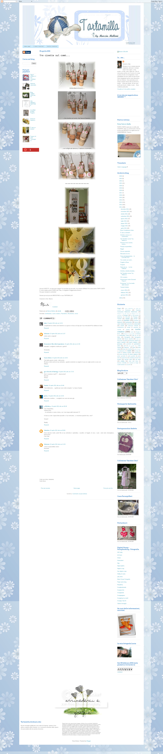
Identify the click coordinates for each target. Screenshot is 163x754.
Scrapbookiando (121, 587)
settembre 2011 (125, 216)
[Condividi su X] (69, 311)
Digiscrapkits (120, 566)
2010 (120, 298)
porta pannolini (123, 354)
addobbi (127, 318)
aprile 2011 (124, 228)
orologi (137, 350)
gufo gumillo (131, 345)
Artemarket (120, 560)
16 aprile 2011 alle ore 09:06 (57, 430)
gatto (126, 340)
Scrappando (120, 592)
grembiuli (128, 344)
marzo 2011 (124, 290)
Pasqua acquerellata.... (126, 246)
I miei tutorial (39, 46)
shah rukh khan (133, 361)
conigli (128, 327)
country (119, 329)
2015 (120, 197)
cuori (132, 332)
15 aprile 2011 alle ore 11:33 (55, 323)
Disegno (125, 315)
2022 (120, 181)
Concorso (127, 310)
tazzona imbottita (121, 362)
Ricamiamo (71, 313)
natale (129, 351)
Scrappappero (121, 595)
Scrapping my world (122, 598)
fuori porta (120, 340)
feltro (118, 337)
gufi (125, 345)
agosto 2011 (124, 218)
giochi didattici (133, 342)
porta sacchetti (121, 356)
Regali (122, 249)
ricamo (119, 359)
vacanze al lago (133, 362)
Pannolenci (64, 313)
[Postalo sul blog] (68, 311)
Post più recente (45, 488)
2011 (120, 207)
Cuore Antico (48, 358)
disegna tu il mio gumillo (129, 333)
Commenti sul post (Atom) (80, 493)
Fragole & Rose (124, 262)
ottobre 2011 (124, 214)
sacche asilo (128, 359)
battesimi (119, 322)
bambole (136, 320)
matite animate (137, 349)
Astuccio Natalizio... (33, 119)
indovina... (127, 347)
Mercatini (127, 317)
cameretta (129, 324)
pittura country (127, 352)
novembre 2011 (125, 211)
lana (134, 347)
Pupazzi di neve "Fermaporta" (33, 138)
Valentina (46, 430)
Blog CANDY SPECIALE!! (33, 95)
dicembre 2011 (125, 209)
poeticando (137, 352)
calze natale (120, 324)
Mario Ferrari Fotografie (123, 579)
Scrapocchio (120, 590)
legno (124, 349)
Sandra (46, 385)
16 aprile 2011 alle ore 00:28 (59, 406)
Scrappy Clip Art (121, 600)
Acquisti (122, 264)
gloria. (46, 396)
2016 (120, 195)
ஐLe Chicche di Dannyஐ (51, 371)
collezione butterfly (133, 325)
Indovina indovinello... (33, 85)
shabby (123, 361)
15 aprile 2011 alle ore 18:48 (56, 385)
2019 (120, 188)
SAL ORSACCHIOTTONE (33, 103)
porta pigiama (134, 354)
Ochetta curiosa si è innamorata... (125, 235)
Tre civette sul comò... (126, 260)
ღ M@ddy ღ (47, 406)
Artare (119, 558)
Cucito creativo (52, 46)
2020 (120, 185)
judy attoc (120, 576)
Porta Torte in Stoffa (124, 124)
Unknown (47, 333)
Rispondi (46, 328)
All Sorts (119, 555)
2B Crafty (120, 552)
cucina (128, 329)
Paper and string (121, 582)
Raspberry (120, 584)
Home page (27, 46)
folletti (137, 338)
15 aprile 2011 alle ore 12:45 (72, 344)
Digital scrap (120, 568)
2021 (120, 183)
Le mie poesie (135, 315)
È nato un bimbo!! (33, 128)
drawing (138, 333)
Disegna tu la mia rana (123, 313)
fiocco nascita (129, 339)
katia (45, 323)
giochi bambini (121, 342)
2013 (120, 202)
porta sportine (131, 356)
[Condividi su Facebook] (71, 311)
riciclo (76, 313)
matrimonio (122, 350)
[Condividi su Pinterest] (73, 311)
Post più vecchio (108, 488)
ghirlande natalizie (134, 340)
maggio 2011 (124, 225)
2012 (120, 204)
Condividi (54, 307)
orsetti (118, 352)
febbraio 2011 (124, 292)
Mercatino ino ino (125, 253)
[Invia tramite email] (66, 311)
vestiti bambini (121, 364)
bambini (126, 320)
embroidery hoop (124, 335)
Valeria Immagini (121, 603)
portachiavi (124, 357)
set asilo (137, 359)
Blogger (89, 741)
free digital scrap (121, 571)
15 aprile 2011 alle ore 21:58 (56, 396)
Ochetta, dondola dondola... (127, 271)
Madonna (119, 317)
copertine (135, 327)
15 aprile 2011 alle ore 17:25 (66, 371)
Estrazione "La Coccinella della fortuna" (127, 284)
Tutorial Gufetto (124, 287)
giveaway (119, 344)
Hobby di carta (121, 574)
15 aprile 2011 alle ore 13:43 (60, 358)
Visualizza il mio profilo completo (126, 89)
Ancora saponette (125, 251)
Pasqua (135, 317)
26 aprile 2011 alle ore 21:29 (57, 444)
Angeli (119, 308)
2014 (120, 200)
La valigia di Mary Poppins (32, 111)
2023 (120, 178)
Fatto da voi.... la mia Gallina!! (126, 267)
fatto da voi (135, 335)
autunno (119, 320)
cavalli (122, 325)
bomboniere (48, 313)
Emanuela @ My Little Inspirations (54, 344)
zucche (128, 364)
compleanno (120, 327)
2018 (120, 190)
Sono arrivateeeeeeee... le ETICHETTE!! (127, 256)
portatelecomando (134, 357)
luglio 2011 (124, 221)
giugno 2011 (124, 223)
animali (135, 318)
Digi (118, 563)
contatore (119, 672)
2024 (120, 176)
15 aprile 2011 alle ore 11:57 (57, 333)
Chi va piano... (124, 277)
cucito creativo (56, 313)
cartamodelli (137, 324)
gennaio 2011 (124, 295)
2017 (120, 193)
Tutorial (119, 318)
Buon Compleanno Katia (127, 230)
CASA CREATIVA (129, 308)
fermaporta (127, 337)
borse (136, 322)
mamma (130, 349)
